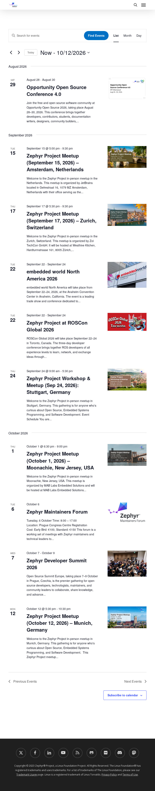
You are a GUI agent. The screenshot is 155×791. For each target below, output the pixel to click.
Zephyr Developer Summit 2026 (57, 564)
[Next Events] (18, 52)
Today (30, 52)
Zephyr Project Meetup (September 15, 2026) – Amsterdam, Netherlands (55, 162)
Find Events (96, 35)
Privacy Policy (109, 774)
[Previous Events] (10, 52)
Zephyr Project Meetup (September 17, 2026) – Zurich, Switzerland (61, 220)
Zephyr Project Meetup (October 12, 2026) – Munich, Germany (59, 622)
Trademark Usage (26, 774)
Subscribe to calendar (123, 695)
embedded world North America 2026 (53, 275)
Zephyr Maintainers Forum (57, 511)
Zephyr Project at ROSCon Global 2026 (57, 326)
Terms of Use (130, 774)
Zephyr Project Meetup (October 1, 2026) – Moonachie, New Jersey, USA (60, 460)
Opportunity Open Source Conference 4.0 (56, 90)
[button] (143, 5)
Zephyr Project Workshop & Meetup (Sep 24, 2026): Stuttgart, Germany (58, 385)
